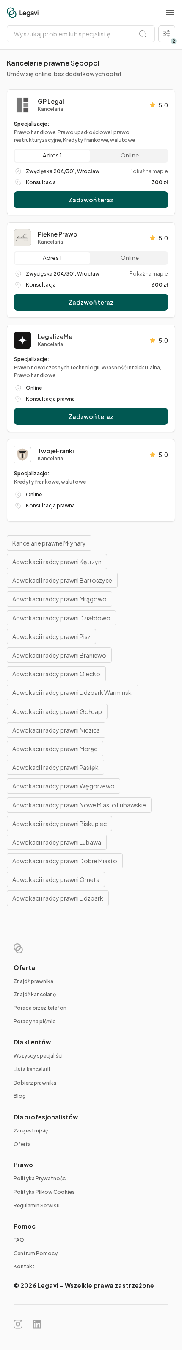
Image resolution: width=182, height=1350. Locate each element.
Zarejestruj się (31, 1130)
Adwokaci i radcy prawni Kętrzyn (57, 561)
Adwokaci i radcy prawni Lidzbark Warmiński (72, 692)
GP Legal (51, 101)
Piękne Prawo (57, 234)
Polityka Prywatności (40, 1178)
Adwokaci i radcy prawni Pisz (51, 636)
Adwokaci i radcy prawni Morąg (55, 748)
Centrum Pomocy (36, 1253)
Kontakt (24, 1266)
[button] (170, 13)
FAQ (19, 1240)
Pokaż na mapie (149, 171)
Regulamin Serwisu (37, 1205)
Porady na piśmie (34, 1021)
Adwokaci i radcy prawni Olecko (56, 674)
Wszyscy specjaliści (38, 1055)
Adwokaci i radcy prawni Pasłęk (55, 767)
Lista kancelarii (32, 1069)
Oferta (22, 1144)
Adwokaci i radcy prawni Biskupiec (59, 823)
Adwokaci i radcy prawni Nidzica (56, 730)
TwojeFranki (56, 450)
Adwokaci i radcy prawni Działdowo (61, 618)
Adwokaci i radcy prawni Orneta (55, 879)
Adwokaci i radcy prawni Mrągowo (59, 599)
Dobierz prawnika (35, 1083)
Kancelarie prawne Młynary (49, 543)
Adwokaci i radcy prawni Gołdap (57, 711)
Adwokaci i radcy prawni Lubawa (56, 842)
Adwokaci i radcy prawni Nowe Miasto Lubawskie (79, 805)
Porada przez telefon (40, 1008)
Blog (20, 1096)
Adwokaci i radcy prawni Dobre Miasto (64, 861)
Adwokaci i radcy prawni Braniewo (59, 655)
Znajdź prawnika (33, 981)
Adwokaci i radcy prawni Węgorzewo (63, 786)
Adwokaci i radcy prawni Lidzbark (57, 898)
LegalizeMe (55, 336)
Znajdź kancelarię (35, 994)
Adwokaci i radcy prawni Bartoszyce (62, 580)
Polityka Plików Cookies (44, 1192)
